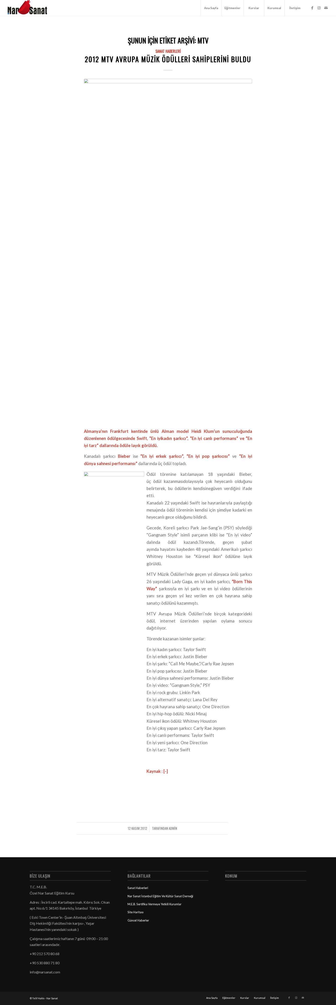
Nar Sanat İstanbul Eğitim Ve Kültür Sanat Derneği (160, 896)
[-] (168, 250)
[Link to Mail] (326, 7)
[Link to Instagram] (319, 7)
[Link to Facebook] (312, 7)
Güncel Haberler (138, 920)
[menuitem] (211, 8)
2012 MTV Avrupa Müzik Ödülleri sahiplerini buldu (168, 59)
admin (173, 828)
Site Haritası (136, 912)
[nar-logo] (30, 8)
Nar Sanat (52, 998)
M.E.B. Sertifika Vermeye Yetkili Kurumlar (154, 904)
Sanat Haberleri (168, 51)
